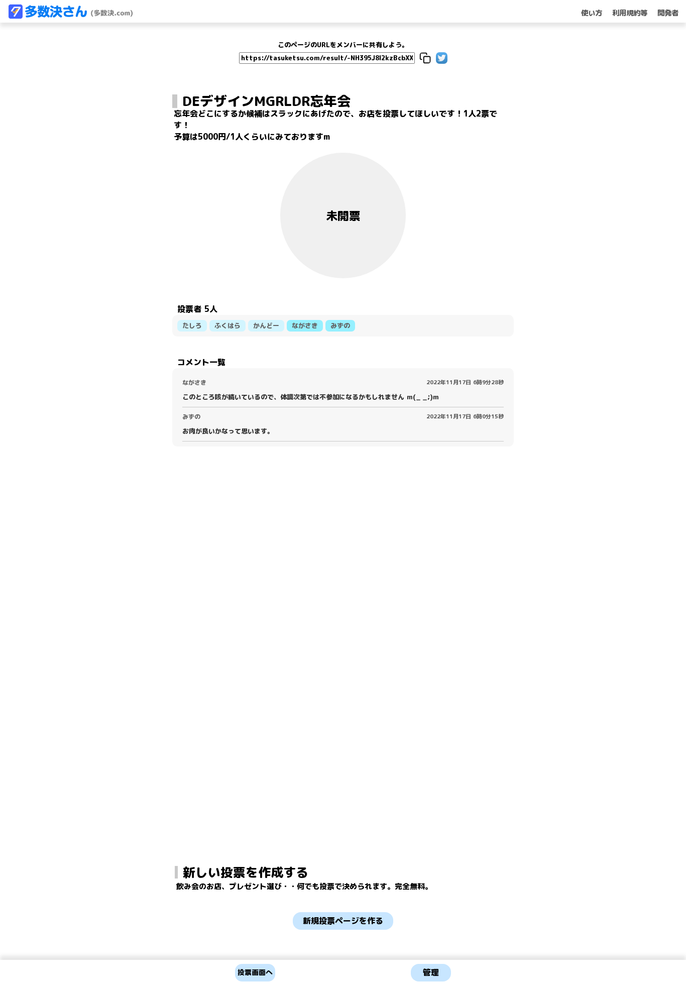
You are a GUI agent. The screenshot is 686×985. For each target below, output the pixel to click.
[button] (425, 58)
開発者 (667, 13)
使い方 (591, 13)
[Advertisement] (343, 627)
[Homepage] (70, 16)
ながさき (305, 325)
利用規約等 (629, 13)
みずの (340, 325)
